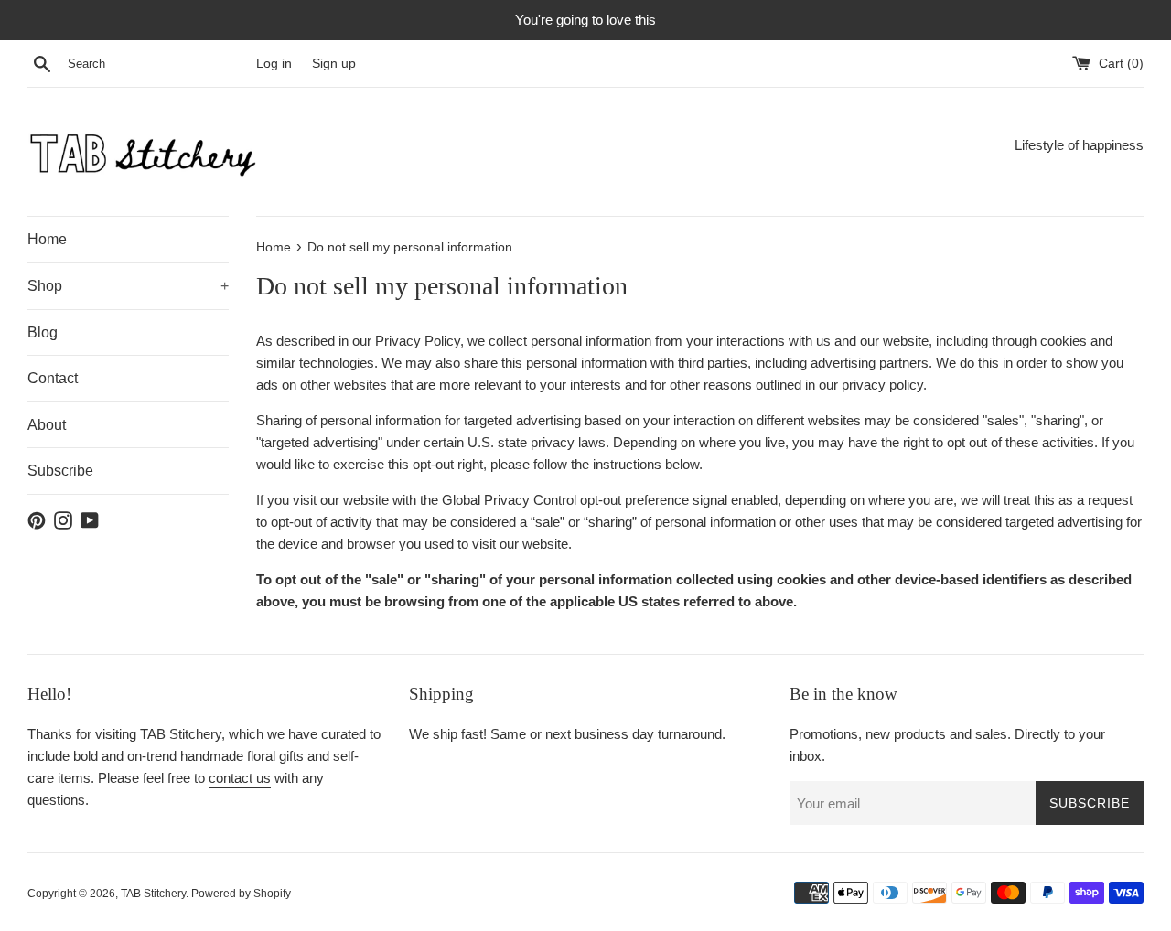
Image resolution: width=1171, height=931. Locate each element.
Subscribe (60, 470)
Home (47, 239)
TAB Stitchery (153, 893)
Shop (128, 286)
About (46, 425)
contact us (240, 778)
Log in (274, 63)
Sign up (334, 63)
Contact (52, 378)
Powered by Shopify (241, 893)
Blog (42, 332)
